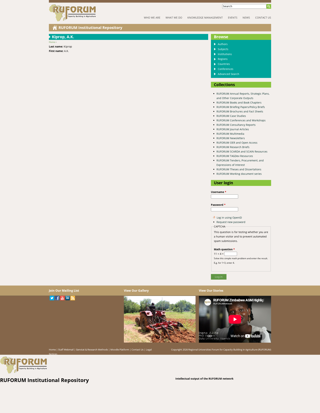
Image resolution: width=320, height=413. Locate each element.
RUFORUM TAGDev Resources (234, 156)
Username (218, 192)
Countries (224, 64)
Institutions (225, 54)
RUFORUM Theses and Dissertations (238, 169)
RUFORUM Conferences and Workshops (241, 120)
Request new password (230, 222)
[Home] (84, 12)
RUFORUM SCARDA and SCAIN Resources (241, 151)
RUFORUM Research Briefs (232, 147)
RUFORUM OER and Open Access (236, 142)
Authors (223, 44)
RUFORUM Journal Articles (232, 129)
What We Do (174, 17)
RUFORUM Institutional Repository (90, 27)
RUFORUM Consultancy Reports (236, 125)
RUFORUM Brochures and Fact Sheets (239, 111)
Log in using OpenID (229, 217)
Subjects (223, 49)
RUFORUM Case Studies (231, 116)
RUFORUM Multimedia (230, 133)
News (246, 17)
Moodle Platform (119, 349)
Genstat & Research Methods (92, 349)
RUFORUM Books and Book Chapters (238, 102)
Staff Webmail (66, 349)
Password (218, 204)
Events (232, 17)
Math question (224, 249)
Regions (223, 59)
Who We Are (152, 17)
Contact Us (263, 17)
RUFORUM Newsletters (230, 138)
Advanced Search (228, 74)
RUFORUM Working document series (239, 174)
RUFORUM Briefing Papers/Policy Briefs (240, 107)
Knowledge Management (205, 17)
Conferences (225, 69)
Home (52, 42)
